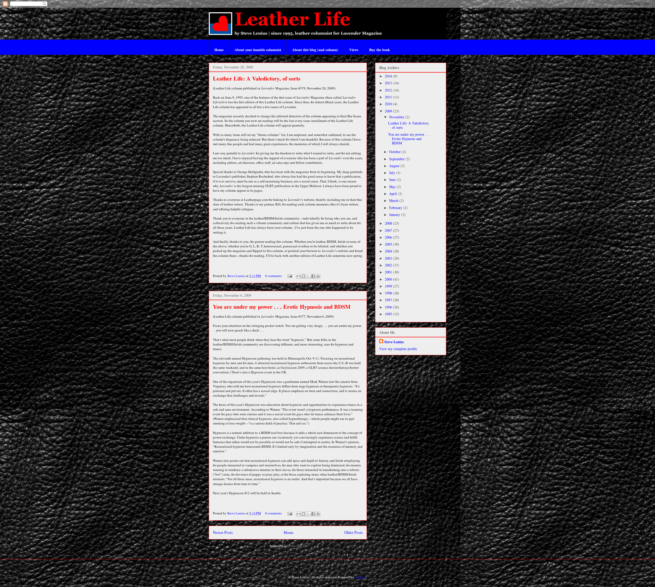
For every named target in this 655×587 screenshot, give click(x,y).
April (393, 193)
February (396, 207)
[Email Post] (289, 275)
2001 (389, 272)
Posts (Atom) (297, 546)
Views (353, 49)
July (392, 172)
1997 (389, 299)
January (395, 214)
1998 (389, 293)
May (393, 186)
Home (219, 49)
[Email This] (298, 276)
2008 (389, 223)
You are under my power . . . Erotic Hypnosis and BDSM (282, 306)
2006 (389, 237)
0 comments (273, 275)
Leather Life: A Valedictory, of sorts (256, 78)
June (393, 179)
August (394, 165)
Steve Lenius (236, 275)
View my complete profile (398, 348)
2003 (389, 258)
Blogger (360, 577)
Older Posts (353, 532)
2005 (389, 244)
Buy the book (379, 49)
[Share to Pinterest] (318, 276)
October (395, 151)
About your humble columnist (258, 49)
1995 (389, 314)
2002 (389, 265)
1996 (389, 307)
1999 (389, 286)
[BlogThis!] (303, 276)
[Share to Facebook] (313, 276)
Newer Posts (223, 532)
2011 (389, 97)
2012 (389, 90)
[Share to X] (308, 276)
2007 (389, 230)
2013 (389, 82)
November (397, 116)
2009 (389, 111)
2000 (389, 279)
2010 (389, 103)
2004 (389, 251)
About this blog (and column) (315, 49)
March (394, 200)
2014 (389, 76)
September (397, 158)
